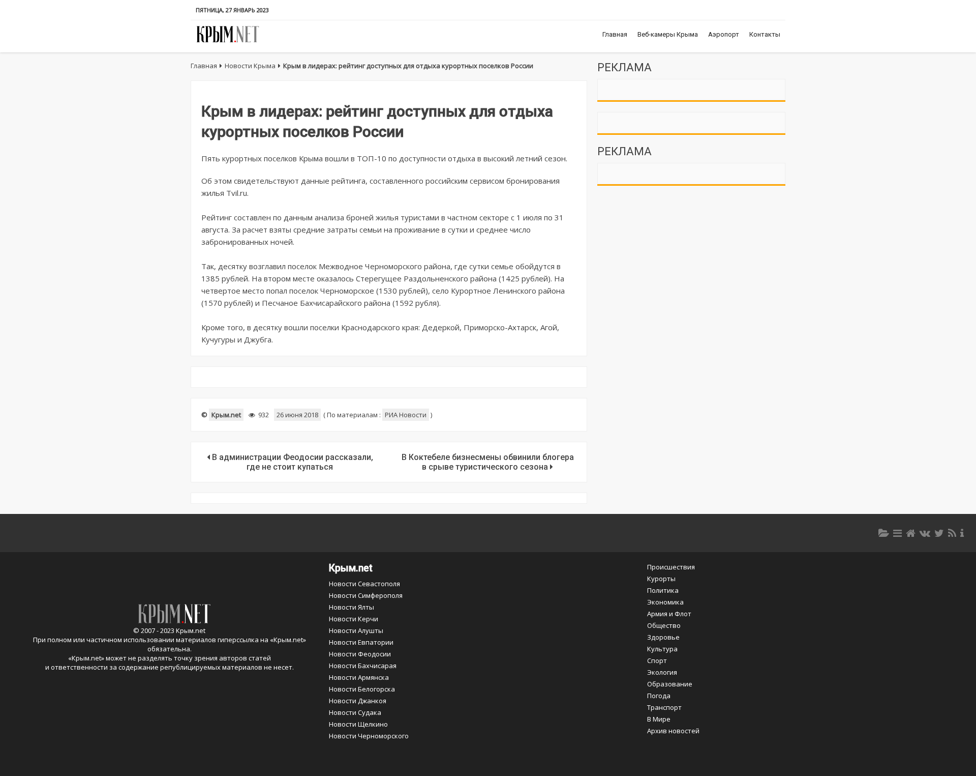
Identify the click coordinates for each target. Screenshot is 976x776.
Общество (664, 625)
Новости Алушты (356, 630)
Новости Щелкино (358, 724)
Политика (663, 590)
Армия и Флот (669, 613)
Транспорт (664, 707)
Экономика (665, 602)
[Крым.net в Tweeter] (939, 533)
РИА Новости (405, 414)
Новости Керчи (353, 618)
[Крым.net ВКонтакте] (925, 533)
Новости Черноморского (369, 735)
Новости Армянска (359, 677)
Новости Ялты (351, 607)
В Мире (658, 719)
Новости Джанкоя (357, 700)
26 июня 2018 (297, 414)
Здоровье (663, 637)
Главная (614, 34)
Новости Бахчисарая (362, 665)
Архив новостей (673, 730)
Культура (662, 648)
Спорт (657, 660)
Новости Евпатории (361, 642)
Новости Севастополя (364, 583)
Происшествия (671, 566)
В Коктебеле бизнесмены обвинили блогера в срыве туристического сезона (488, 462)
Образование (669, 683)
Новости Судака (355, 712)
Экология (662, 672)
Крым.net (226, 414)
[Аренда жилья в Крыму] (911, 533)
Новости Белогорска (362, 689)
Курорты (661, 578)
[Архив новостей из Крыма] (883, 533)
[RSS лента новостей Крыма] (952, 533)
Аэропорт (723, 34)
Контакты (764, 34)
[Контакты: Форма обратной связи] (962, 533)
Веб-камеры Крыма (667, 34)
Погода (658, 695)
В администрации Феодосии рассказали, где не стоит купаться (291, 462)
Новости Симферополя (366, 595)
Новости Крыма (250, 65)
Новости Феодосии (360, 653)
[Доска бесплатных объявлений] (897, 533)
